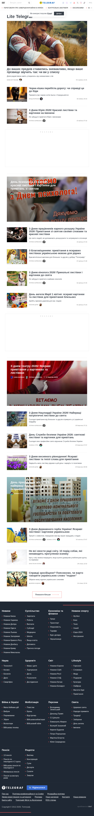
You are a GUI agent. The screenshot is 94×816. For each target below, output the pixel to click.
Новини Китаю (56, 682)
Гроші (52, 619)
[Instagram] (81, 2)
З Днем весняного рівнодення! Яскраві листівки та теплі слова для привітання (54, 458)
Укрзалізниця (55, 639)
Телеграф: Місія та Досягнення (29, 800)
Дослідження (32, 682)
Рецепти (29, 750)
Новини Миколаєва (12, 652)
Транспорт (54, 623)
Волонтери (8, 724)
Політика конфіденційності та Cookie (28, 794)
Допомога (31, 644)
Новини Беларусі (57, 686)
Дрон (6, 678)
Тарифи (53, 631)
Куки (49, 13)
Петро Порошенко (58, 734)
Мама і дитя (32, 666)
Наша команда (79, 797)
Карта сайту (7, 800)
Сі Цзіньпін (54, 718)
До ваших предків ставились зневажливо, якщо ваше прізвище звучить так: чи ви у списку (45, 70)
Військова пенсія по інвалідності (12, 767)
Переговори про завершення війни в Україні (23, 8)
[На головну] (47, 3)
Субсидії (30, 628)
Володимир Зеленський (55, 708)
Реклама (38, 797)
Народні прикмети (81, 711)
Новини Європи (57, 666)
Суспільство (32, 611)
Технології (8, 666)
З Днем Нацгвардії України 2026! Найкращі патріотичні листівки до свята (55, 414)
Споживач (77, 670)
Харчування (32, 670)
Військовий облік (34, 724)
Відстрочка (31, 715)
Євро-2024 (78, 632)
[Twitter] (77, 2)
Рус (90, 3)
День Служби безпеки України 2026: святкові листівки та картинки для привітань (57, 436)
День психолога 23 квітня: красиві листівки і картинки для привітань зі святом (33, 185)
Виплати (30, 624)
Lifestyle (76, 660)
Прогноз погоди (33, 648)
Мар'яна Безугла (57, 738)
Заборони (77, 719)
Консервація (32, 759)
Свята (75, 702)
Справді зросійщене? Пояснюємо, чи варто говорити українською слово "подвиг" (56, 574)
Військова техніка (11, 728)
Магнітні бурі (78, 690)
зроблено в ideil (84, 806)
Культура (77, 682)
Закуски (30, 775)
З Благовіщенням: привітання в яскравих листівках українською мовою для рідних (55, 252)
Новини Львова (10, 632)
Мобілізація (32, 702)
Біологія (7, 674)
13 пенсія (8, 755)
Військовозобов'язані (36, 719)
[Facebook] (63, 2)
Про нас (5, 794)
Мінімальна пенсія (11, 772)
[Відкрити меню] (3, 3)
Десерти (30, 767)
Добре (59, 13)
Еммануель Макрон (58, 722)
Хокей (76, 628)
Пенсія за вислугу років (11, 777)
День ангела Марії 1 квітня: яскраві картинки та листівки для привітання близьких (56, 295)
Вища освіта (32, 640)
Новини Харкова (11, 620)
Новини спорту (80, 611)
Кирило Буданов (57, 730)
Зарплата (31, 616)
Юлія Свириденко (57, 742)
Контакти (66, 797)
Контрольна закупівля (58, 8)
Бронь (29, 711)
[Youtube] (74, 3)
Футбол (76, 616)
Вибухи (7, 711)
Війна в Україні (10, 702)
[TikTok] (84, 3)
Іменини (76, 728)
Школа (29, 636)
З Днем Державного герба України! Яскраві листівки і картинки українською (55, 530)
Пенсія (5, 750)
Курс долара (55, 635)
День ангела (78, 724)
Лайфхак (77, 686)
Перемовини (9, 715)
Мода (75, 674)
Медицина (31, 632)
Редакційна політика (56, 794)
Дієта (29, 674)
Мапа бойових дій (11, 707)
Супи (29, 763)
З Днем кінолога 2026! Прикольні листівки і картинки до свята (55, 274)
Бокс (75, 620)
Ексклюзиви (78, 8)
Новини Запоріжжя (12, 636)
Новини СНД (55, 678)
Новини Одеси (10, 628)
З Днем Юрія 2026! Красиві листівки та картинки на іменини (53, 111)
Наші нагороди (52, 797)
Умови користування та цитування (16, 797)
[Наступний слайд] (91, 8)
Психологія (31, 678)
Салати (30, 771)
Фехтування (78, 636)
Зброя (6, 719)
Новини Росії (55, 674)
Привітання (78, 694)
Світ (50, 660)
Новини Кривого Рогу (13, 640)
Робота (30, 620)
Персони (53, 702)
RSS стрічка (51, 800)
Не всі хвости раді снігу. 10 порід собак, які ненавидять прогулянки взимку (55, 552)
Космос (7, 670)
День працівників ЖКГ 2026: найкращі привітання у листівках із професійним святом (34, 486)
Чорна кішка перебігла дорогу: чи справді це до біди (56, 89)
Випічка (30, 755)
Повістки (30, 707)
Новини (6, 611)
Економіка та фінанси (55, 612)
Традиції (76, 715)
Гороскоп (77, 666)
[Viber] (67, 3)
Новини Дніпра (10, 624)
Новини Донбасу (11, 644)
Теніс (75, 624)
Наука (5, 660)
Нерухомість (55, 627)
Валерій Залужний (58, 726)
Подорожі (77, 678)
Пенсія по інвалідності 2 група (12, 760)
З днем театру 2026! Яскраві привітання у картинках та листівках (31, 369)
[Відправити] (29, 3)
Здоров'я (30, 660)
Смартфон (8, 682)
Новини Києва (10, 616)
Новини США (55, 670)
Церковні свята (79, 707)
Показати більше (43, 595)
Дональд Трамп (56, 714)
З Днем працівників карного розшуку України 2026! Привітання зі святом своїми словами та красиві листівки (58, 231)
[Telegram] (70, 2)
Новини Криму (10, 648)
